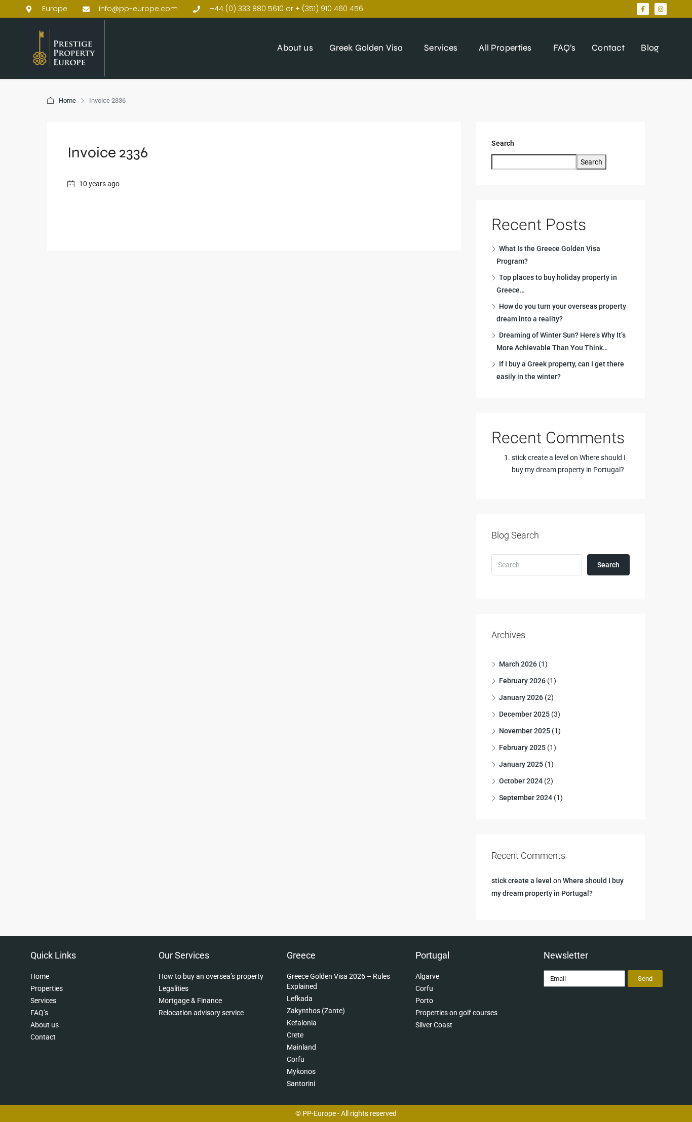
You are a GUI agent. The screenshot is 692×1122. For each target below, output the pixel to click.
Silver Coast (433, 1025)
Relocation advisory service (201, 1013)
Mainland (301, 1047)
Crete (295, 1035)
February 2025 (522, 747)
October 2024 (521, 781)
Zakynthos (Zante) (316, 1011)
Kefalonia (302, 1023)
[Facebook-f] (643, 9)
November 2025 (524, 731)
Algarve (427, 976)
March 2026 (518, 664)
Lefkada (300, 998)
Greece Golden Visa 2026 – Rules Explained (338, 981)
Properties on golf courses (456, 1013)
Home (67, 100)
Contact (608, 48)
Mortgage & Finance (190, 1000)
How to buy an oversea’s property (211, 976)
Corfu (295, 1059)
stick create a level (540, 457)
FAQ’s (564, 48)
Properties (46, 988)
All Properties (505, 48)
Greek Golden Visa (366, 48)
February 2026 (522, 681)
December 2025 (524, 714)
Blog (650, 48)
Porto (424, 1000)
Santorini (301, 1083)
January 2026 (521, 697)
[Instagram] (661, 9)
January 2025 (521, 764)
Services (440, 48)
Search (502, 143)
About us (295, 48)
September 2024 (525, 798)
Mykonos (301, 1071)
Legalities (173, 988)
